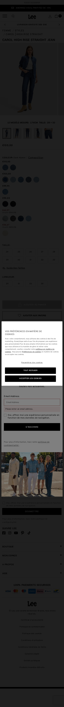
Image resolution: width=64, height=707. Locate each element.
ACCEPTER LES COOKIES (30, 378)
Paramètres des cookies (32, 363)
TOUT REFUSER (30, 370)
